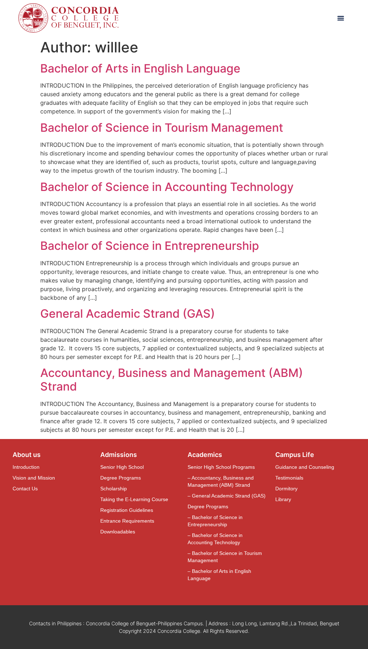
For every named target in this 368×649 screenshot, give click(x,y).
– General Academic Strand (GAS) (227, 496)
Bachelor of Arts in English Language (140, 68)
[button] (340, 18)
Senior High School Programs (221, 467)
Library (283, 499)
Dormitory (286, 488)
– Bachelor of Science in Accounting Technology (215, 538)
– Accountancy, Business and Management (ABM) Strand (221, 481)
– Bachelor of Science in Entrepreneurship (215, 520)
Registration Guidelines (126, 510)
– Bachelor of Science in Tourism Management (225, 556)
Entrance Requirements (127, 521)
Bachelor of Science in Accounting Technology (167, 187)
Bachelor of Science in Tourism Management (161, 128)
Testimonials (289, 478)
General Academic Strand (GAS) (127, 314)
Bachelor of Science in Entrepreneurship (149, 246)
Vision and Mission (34, 478)
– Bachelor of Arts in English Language (219, 574)
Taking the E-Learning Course (134, 499)
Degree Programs (120, 478)
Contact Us (25, 488)
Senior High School (122, 467)
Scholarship (113, 488)
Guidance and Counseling (304, 467)
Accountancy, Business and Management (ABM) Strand (171, 379)
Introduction (26, 467)
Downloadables (117, 531)
